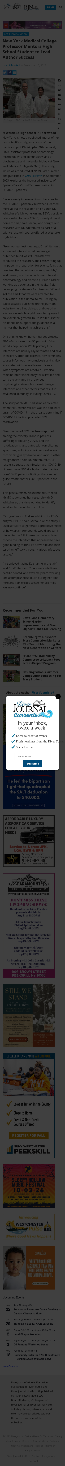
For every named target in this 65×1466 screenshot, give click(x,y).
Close (58, 696)
